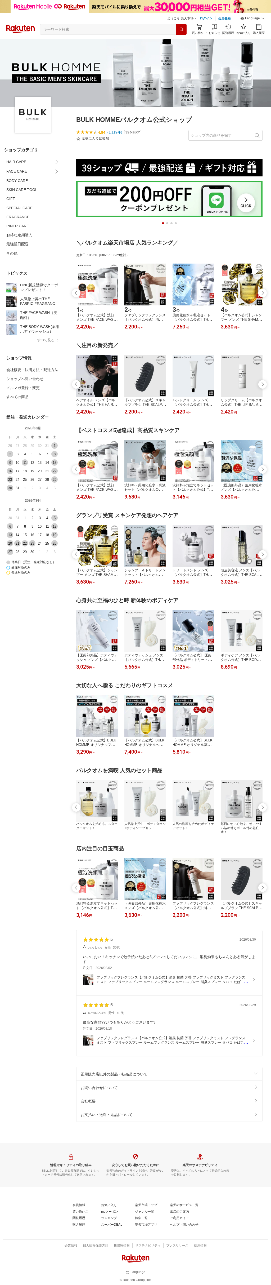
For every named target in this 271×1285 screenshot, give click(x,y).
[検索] (181, 29)
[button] (252, 18)
